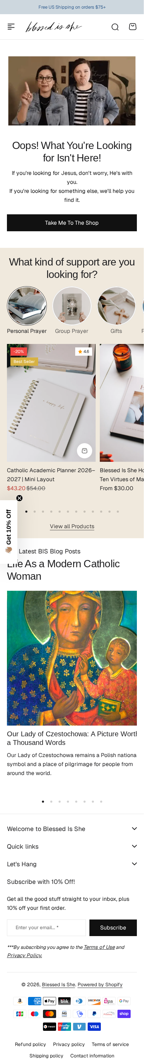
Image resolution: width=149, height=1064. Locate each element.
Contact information (92, 1049)
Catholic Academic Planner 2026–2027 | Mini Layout (41, 470)
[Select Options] (81, 446)
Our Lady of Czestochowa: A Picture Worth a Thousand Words (63, 728)
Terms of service (110, 1038)
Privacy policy (69, 1038)
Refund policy (30, 1038)
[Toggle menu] (11, 26)
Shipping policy (46, 1049)
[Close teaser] (19, 498)
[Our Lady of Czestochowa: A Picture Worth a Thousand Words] (72, 651)
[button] (26, 507)
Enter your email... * (37, 921)
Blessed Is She (58, 979)
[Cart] (132, 26)
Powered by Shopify (100, 979)
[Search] (114, 26)
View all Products (72, 521)
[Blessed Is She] (53, 27)
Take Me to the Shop (72, 222)
